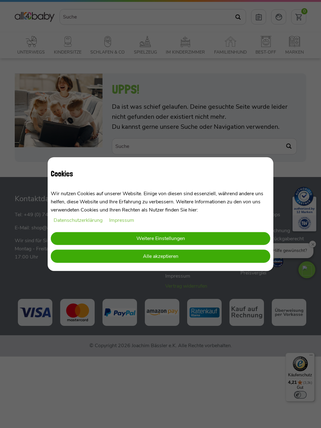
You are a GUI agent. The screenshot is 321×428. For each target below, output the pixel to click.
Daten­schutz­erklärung (79, 220)
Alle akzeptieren (160, 256)
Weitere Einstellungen (160, 238)
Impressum (121, 220)
